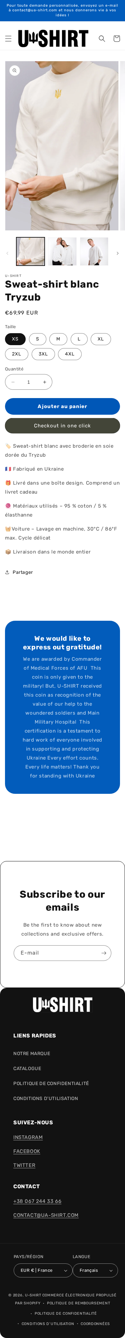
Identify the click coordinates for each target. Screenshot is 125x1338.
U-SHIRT (33, 1295)
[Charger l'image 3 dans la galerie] (94, 251)
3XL (43, 354)
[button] (8, 38)
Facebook (26, 1151)
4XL (70, 354)
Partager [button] (23, 572)
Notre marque (31, 1053)
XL (101, 339)
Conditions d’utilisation (48, 1324)
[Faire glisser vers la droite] (117, 253)
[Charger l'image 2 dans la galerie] (62, 251)
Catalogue (27, 1068)
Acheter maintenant (62, 426)
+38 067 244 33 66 (37, 1201)
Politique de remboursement (78, 1303)
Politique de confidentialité (66, 1313)
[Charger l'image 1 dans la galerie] (30, 251)
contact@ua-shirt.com (46, 1215)
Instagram (28, 1137)
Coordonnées (95, 1324)
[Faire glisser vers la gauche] (7, 253)
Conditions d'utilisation (45, 1098)
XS (15, 339)
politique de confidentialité (51, 1083)
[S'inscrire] (103, 953)
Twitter (24, 1165)
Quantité (14, 368)
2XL (16, 354)
